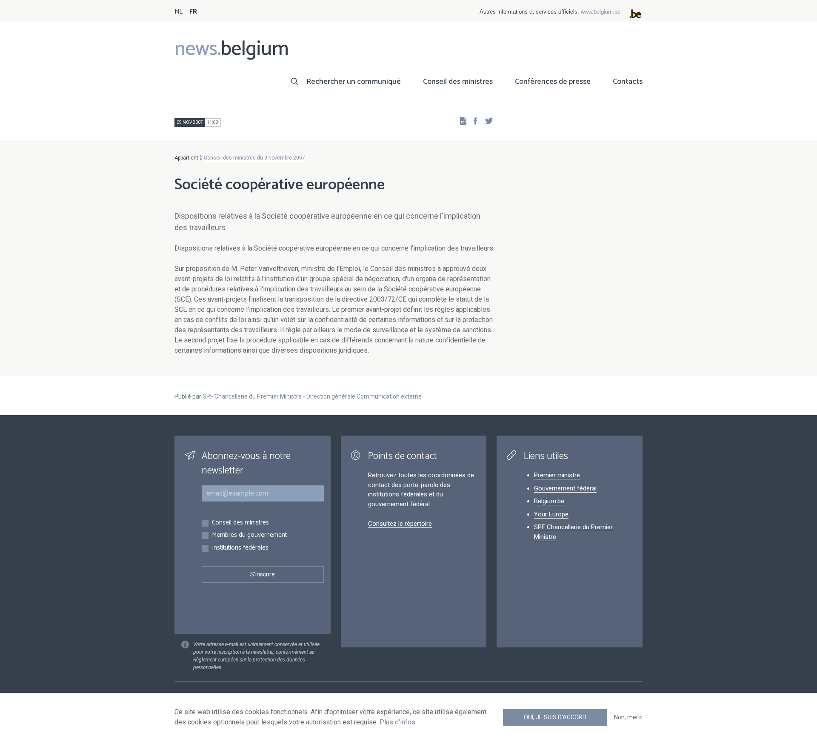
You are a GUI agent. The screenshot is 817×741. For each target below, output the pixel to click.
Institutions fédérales (240, 548)
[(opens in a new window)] (472, 120)
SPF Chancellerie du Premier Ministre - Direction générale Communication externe (312, 396)
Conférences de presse (553, 81)
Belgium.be (549, 501)
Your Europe (551, 514)
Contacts (628, 81)
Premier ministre (557, 475)
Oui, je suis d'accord (555, 717)
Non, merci (628, 717)
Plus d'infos (397, 722)
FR (193, 11)
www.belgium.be (600, 12)
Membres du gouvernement (249, 535)
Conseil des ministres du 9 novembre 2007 (254, 158)
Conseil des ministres (458, 81)
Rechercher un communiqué (353, 81)
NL (178, 11)
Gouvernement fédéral (565, 488)
